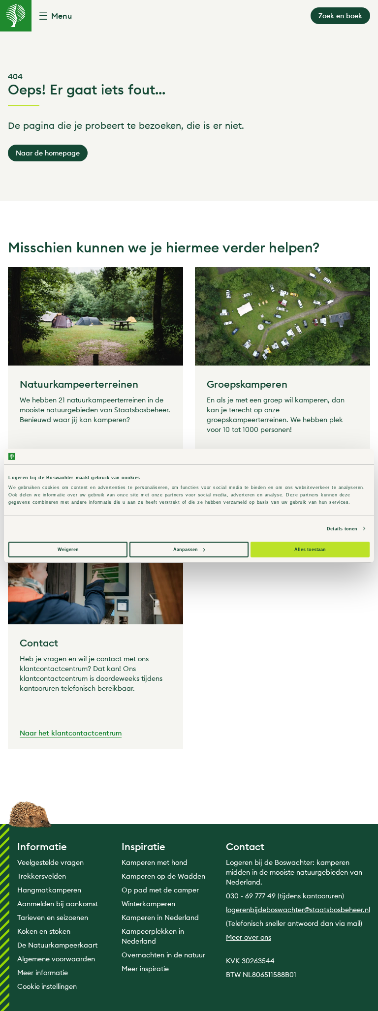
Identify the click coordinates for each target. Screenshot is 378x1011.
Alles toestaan (310, 549)
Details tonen (342, 528)
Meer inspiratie (145, 968)
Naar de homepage (48, 153)
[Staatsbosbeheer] (16, 15)
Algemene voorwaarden (56, 958)
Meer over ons (248, 937)
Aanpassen (185, 549)
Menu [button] (61, 16)
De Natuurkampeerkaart (57, 945)
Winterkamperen (148, 903)
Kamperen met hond (155, 862)
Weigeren (68, 549)
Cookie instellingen (47, 986)
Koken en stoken (43, 931)
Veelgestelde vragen (50, 862)
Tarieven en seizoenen (52, 917)
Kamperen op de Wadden (163, 876)
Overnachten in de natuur (163, 954)
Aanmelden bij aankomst (57, 903)
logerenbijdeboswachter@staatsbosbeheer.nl (298, 909)
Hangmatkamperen (49, 890)
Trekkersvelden (41, 876)
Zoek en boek (340, 15)
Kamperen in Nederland (160, 917)
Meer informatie (42, 972)
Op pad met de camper (160, 890)
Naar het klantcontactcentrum (71, 733)
